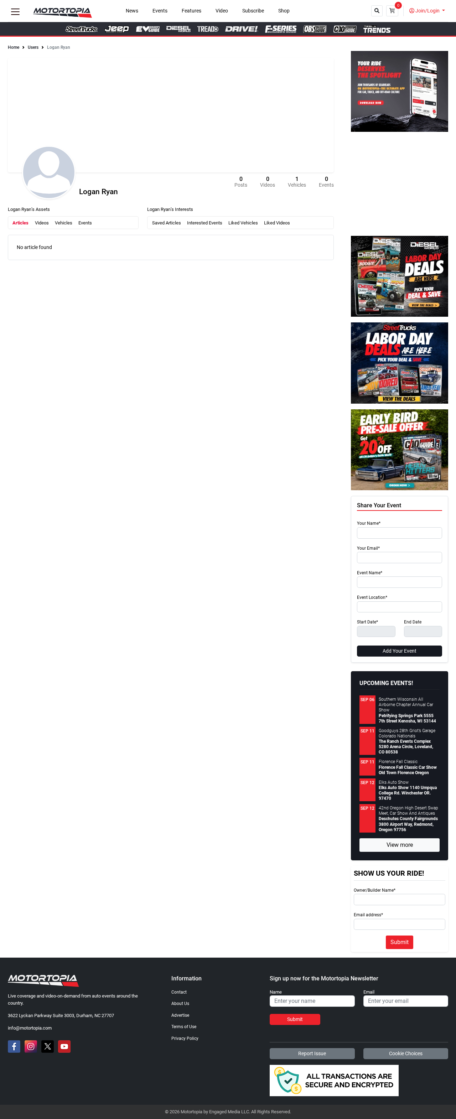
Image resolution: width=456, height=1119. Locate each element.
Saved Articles (166, 223)
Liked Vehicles (243, 223)
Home (13, 47)
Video (222, 11)
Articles (20, 223)
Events (159, 11)
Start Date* (367, 622)
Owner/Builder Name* (374, 890)
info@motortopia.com (30, 1028)
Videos (42, 223)
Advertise (180, 1015)
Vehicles (63, 223)
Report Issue (312, 1053)
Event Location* (372, 597)
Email (368, 992)
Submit (399, 942)
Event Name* (369, 573)
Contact (179, 992)
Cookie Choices (406, 1053)
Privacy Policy (184, 1038)
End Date (412, 622)
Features (191, 11)
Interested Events (204, 223)
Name (276, 992)
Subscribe (253, 11)
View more (400, 844)
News (132, 11)
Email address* (368, 915)
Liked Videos (277, 223)
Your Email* (368, 548)
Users (33, 47)
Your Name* (368, 523)
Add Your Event (399, 651)
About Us (180, 1003)
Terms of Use (183, 1026)
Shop (284, 11)
